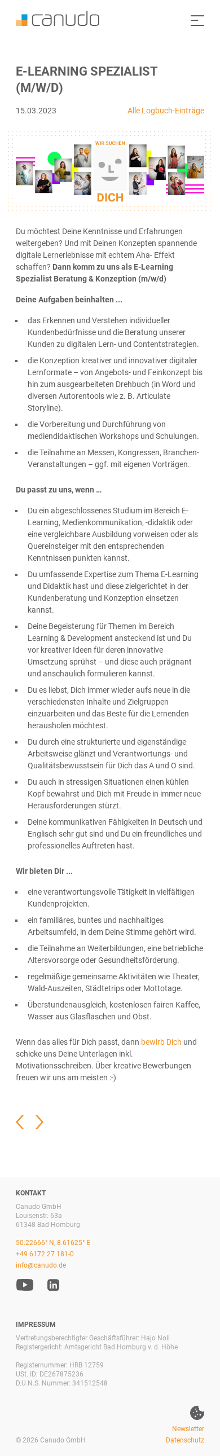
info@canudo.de (41, 1265)
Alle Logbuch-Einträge (165, 110)
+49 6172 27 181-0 (45, 1254)
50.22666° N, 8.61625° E (53, 1243)
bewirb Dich (161, 1041)
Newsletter (188, 1429)
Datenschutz (185, 1440)
